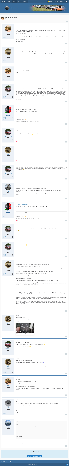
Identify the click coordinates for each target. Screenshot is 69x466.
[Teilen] (67, 21)
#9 (66, 183)
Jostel (7, 18)
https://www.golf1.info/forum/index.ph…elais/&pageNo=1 (25, 276)
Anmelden (56, 1)
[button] (50, 1)
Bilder (4, 119)
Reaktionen (4, 60)
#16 (66, 358)
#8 (66, 165)
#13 (66, 260)
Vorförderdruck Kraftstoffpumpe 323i (22, 204)
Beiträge (4, 37)
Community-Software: (34, 464)
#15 (66, 340)
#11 (66, 224)
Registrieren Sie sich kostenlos (36, 453)
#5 (66, 105)
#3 (66, 66)
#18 (66, 399)
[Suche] (66, 1)
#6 (66, 128)
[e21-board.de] (34, 8)
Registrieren (62, 1)
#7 (66, 146)
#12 (66, 242)
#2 (66, 47)
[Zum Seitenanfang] (67, 464)
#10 (66, 202)
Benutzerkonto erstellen (37, 456)
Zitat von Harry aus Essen (22, 421)
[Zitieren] (66, 43)
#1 (66, 24)
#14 (66, 315)
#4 (66, 84)
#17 (66, 377)
